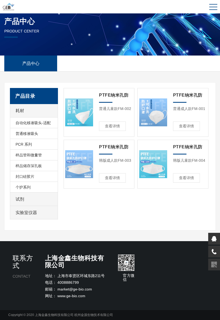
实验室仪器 (26, 212)
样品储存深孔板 (29, 166)
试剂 (20, 199)
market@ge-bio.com (74, 289)
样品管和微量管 (29, 155)
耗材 (20, 110)
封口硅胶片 (25, 176)
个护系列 (23, 187)
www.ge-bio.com (71, 296)
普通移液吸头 (27, 133)
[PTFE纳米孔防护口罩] (79, 112)
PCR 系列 (24, 144)
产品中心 (30, 63)
